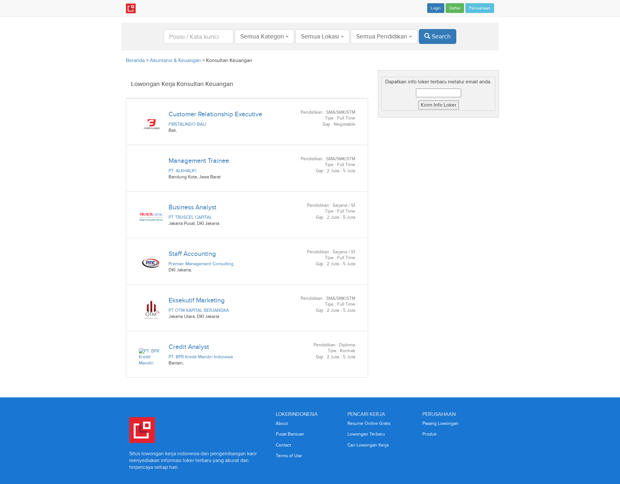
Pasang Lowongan (440, 423)
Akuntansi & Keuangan (175, 60)
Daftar (454, 8)
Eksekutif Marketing (197, 300)
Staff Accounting (192, 253)
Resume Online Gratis (368, 423)
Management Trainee (199, 160)
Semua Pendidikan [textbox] (381, 36)
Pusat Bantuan (290, 434)
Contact (283, 445)
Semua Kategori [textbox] (262, 36)
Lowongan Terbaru (366, 434)
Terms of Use (289, 455)
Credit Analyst (189, 346)
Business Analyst (192, 207)
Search (440, 36)
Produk (429, 434)
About (282, 423)
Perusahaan (480, 8)
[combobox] (264, 36)
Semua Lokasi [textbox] (320, 36)
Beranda (135, 60)
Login (436, 8)
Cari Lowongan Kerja (367, 445)
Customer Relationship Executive (215, 114)
